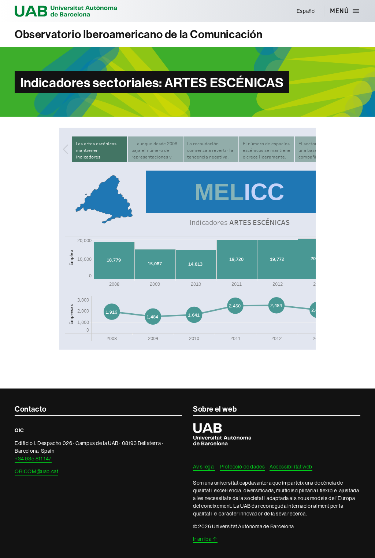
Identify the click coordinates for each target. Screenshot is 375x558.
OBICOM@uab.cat (36, 471)
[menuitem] (306, 11)
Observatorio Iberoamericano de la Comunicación (139, 34)
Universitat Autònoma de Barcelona (66, 11)
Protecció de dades (242, 466)
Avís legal (204, 466)
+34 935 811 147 (33, 458)
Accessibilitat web (291, 466)
